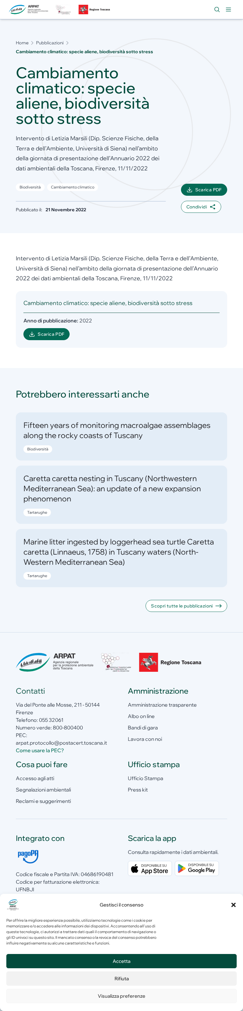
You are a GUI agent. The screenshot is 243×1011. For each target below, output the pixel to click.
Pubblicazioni (50, 43)
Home (22, 43)
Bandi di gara (143, 727)
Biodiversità (30, 187)
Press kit (138, 789)
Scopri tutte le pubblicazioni (182, 606)
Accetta (121, 961)
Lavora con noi (145, 739)
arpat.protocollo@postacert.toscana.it (61, 743)
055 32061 (51, 720)
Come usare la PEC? (40, 750)
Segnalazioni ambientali (43, 789)
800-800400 (68, 727)
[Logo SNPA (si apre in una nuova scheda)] (63, 9)
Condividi (196, 207)
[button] (233, 905)
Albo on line (141, 716)
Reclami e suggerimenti (43, 801)
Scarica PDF (211, 191)
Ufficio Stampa (145, 778)
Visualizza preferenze (121, 996)
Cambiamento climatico (72, 187)
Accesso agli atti (35, 778)
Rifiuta (122, 979)
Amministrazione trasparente (162, 705)
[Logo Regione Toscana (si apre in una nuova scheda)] (94, 9)
